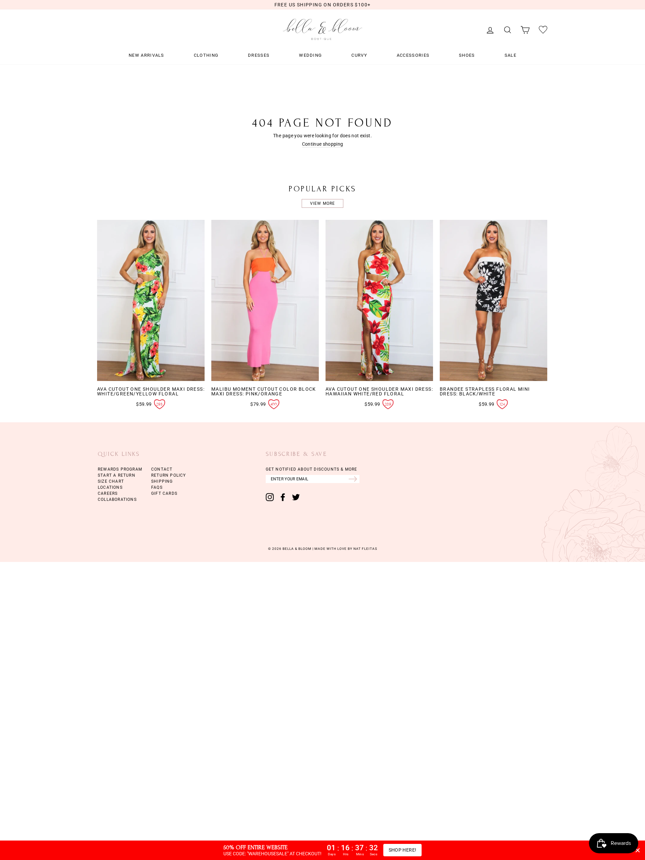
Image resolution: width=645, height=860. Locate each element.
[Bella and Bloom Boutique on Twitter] (296, 497)
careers (108, 493)
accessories (413, 55)
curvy (359, 55)
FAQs (157, 487)
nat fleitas (364, 549)
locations (110, 487)
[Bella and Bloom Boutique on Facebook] (283, 497)
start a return (116, 475)
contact (161, 469)
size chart (111, 481)
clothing (206, 55)
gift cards (164, 493)
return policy (168, 475)
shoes (467, 55)
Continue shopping (322, 144)
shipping (162, 481)
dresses (258, 55)
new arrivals (146, 55)
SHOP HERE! (403, 850)
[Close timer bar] (638, 850)
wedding (310, 55)
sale (510, 55)
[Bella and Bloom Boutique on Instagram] (270, 497)
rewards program (120, 469)
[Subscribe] (354, 479)
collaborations (117, 499)
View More (322, 203)
